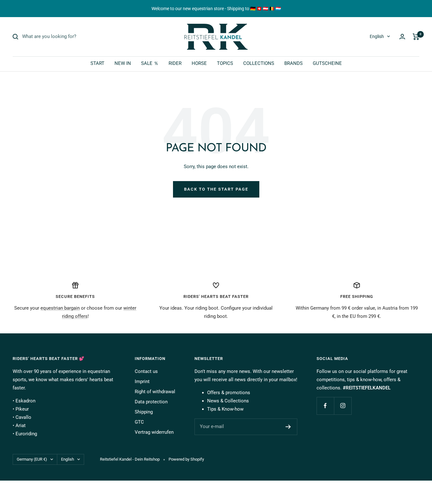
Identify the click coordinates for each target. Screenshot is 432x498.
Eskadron (25, 401)
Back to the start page (216, 189)
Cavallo (23, 417)
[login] (402, 36)
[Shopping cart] (416, 37)
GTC (139, 422)
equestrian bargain (60, 308)
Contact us (146, 371)
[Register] (288, 427)
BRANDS (293, 63)
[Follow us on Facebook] (325, 405)
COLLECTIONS (258, 63)
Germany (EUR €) (32, 459)
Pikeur (22, 409)
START (97, 63)
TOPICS (225, 63)
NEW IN (122, 63)
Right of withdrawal (155, 391)
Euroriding (26, 434)
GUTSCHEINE (327, 63)
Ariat (20, 425)
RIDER (175, 63)
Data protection (151, 402)
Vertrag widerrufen (154, 432)
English (377, 36)
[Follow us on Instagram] (342, 405)
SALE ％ (149, 63)
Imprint (142, 381)
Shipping (144, 412)
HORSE (199, 63)
